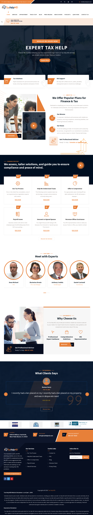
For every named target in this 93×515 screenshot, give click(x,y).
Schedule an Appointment (78, 142)
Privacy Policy (52, 466)
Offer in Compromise (75, 189)
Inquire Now (45, 60)
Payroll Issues (18, 219)
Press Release (48, 14)
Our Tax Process (17, 189)
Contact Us (85, 14)
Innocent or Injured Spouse (46, 219)
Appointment (23, 14)
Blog (40, 14)
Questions (76, 14)
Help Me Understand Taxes (46, 189)
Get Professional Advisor (69, 139)
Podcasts (67, 14)
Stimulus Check (53, 463)
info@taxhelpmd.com (86, 2)
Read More (18, 199)
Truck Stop (33, 14)
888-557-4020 (15, 23)
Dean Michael (13, 282)
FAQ (50, 456)
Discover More (46, 409)
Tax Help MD (51, 490)
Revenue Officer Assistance (74, 219)
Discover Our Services (46, 239)
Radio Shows (58, 14)
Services (14, 14)
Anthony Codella (57, 282)
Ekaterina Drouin (35, 282)
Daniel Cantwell (79, 282)
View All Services (31, 466)
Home (8, 14)
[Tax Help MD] (9, 7)
